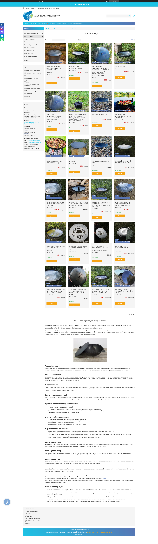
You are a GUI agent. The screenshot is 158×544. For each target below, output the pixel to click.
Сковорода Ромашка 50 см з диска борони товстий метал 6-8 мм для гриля (101, 291)
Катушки (27, 514)
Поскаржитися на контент (93, 532)
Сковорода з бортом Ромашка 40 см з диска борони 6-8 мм (122, 247)
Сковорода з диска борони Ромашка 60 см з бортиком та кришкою (55, 204)
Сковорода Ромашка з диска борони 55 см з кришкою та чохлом (124, 291)
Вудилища (27, 513)
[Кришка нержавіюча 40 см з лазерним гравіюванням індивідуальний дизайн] (78, 232)
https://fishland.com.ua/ (34, 140)
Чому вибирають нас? (30, 45)
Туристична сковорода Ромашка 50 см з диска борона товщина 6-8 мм (122, 204)
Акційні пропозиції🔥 (43, 23)
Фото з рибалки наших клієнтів (30, 57)
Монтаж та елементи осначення (33, 521)
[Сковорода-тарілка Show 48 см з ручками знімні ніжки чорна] (101, 146)
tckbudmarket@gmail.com (34, 142)
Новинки (26, 42)
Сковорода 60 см (120, 66)
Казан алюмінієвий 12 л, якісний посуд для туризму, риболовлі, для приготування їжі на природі (55, 69)
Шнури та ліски (28, 516)
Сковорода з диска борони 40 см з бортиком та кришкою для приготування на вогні (101, 204)
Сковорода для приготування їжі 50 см (77, 67)
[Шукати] (129, 16)
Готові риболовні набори (31, 33)
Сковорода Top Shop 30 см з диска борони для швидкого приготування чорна (78, 204)
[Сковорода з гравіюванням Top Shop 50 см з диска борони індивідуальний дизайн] (78, 276)
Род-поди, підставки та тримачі (32, 520)
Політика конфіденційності (106, 532)
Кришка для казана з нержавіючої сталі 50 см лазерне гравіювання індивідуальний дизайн (100, 248)
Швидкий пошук (28, 36)
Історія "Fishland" (77, 23)
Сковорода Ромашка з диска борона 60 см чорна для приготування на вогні (124, 161)
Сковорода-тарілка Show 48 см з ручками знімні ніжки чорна (101, 161)
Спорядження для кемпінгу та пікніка (64, 28)
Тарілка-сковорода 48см (100, 114)
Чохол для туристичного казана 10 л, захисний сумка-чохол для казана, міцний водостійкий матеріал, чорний (77, 117)
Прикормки (27, 523)
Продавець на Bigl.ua (79, 531)
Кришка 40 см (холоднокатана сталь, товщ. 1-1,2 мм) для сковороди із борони (53, 117)
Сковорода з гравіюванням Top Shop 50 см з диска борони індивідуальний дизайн (78, 292)
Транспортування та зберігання (32, 518)
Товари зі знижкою (29, 39)
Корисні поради (28, 53)
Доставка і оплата (61, 23)
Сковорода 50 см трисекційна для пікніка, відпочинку (123, 116)
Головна (26, 23)
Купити (51, 83)
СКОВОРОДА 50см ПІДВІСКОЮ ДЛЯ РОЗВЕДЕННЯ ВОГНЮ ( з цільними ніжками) (55, 161)
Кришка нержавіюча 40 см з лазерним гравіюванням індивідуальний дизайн (78, 247)
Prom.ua (87, 529)
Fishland (104, 478)
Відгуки (70, 23)
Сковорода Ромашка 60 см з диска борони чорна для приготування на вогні (55, 291)
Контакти (52, 23)
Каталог (32, 23)
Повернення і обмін (29, 47)
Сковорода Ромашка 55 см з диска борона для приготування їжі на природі (55, 248)
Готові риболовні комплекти (31, 511)
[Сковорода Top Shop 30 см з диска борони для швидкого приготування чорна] (78, 189)
